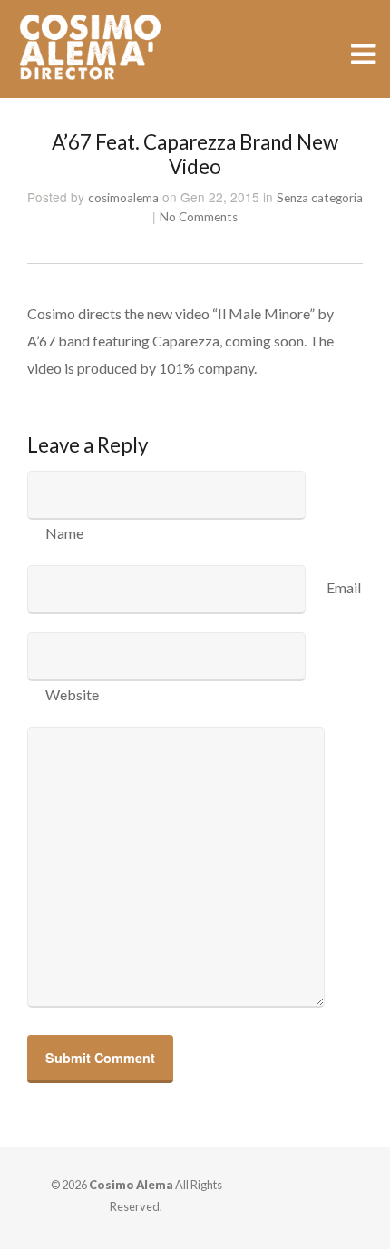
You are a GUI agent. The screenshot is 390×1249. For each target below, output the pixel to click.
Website (72, 694)
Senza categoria (320, 197)
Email (344, 587)
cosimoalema (123, 197)
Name (64, 533)
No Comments (199, 217)
